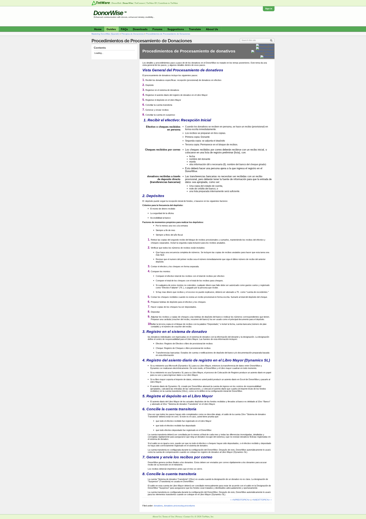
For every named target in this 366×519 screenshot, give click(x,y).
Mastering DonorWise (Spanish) (105, 34)
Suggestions (175, 29)
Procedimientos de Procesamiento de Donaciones (168, 34)
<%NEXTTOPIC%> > (262, 500)
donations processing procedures (179, 506)
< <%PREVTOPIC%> (240, 500)
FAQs (124, 29)
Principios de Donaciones (132, 34)
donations (158, 506)
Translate (195, 29)
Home (98, 29)
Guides (111, 29)
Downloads (140, 29)
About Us (212, 29)
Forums (157, 29)
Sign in (268, 8)
